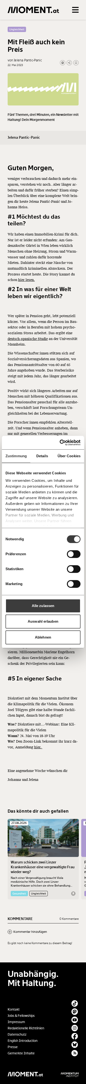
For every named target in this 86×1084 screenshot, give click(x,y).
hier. (38, 747)
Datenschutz (17, 1034)
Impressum (16, 1022)
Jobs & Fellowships (21, 1016)
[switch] (74, 554)
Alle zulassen (43, 606)
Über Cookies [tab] (69, 456)
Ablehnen (43, 637)
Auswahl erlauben (43, 621)
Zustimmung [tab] (16, 456)
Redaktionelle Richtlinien (26, 1028)
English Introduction (23, 1041)
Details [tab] (42, 456)
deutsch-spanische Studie (28, 339)
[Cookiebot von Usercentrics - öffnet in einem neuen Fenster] (61, 442)
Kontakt (14, 1009)
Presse (13, 1047)
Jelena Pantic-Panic (24, 137)
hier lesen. (26, 280)
